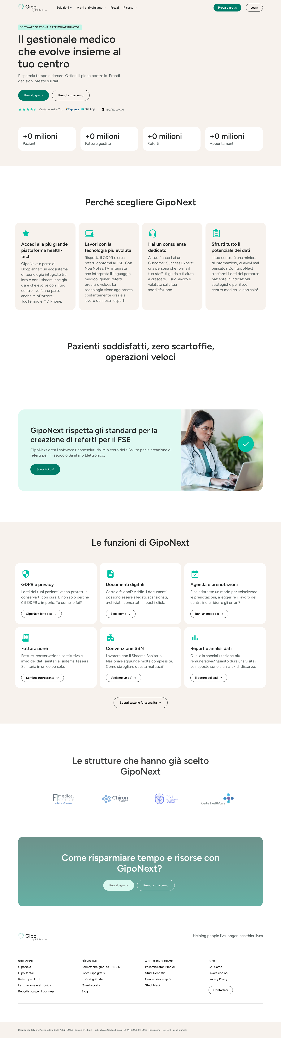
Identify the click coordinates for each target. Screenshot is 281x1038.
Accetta (189, 207)
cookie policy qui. (159, 192)
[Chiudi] (198, 108)
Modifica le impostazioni (156, 208)
